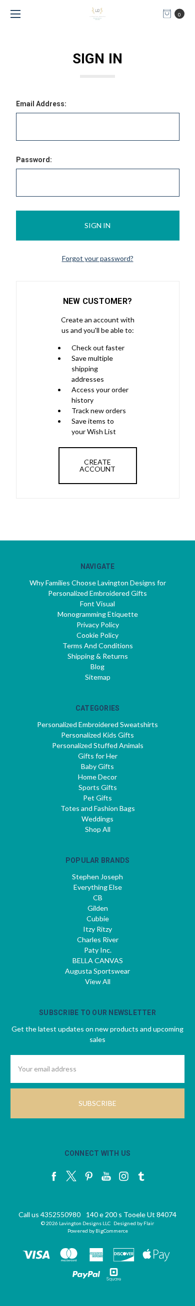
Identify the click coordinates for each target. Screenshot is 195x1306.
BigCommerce (112, 1231)
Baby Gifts (97, 766)
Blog (97, 666)
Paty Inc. (98, 950)
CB (97, 897)
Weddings (98, 818)
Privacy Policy (97, 624)
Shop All (97, 829)
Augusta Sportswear (97, 971)
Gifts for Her (98, 756)
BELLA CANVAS (97, 960)
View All (97, 981)
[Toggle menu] (14, 13)
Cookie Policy (97, 635)
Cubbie (97, 918)
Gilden (98, 908)
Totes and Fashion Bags (97, 808)
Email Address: (41, 104)
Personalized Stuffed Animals (98, 745)
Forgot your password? (98, 258)
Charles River (97, 939)
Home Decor (97, 777)
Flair (149, 1223)
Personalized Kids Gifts (97, 735)
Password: (34, 160)
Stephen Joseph (97, 876)
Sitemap (97, 677)
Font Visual (97, 603)
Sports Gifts (97, 787)
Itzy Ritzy (97, 929)
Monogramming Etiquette (98, 614)
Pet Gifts (97, 797)
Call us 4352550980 (49, 1214)
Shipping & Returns (98, 656)
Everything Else (98, 887)
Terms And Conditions (97, 645)
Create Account (98, 465)
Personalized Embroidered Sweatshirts (97, 724)
